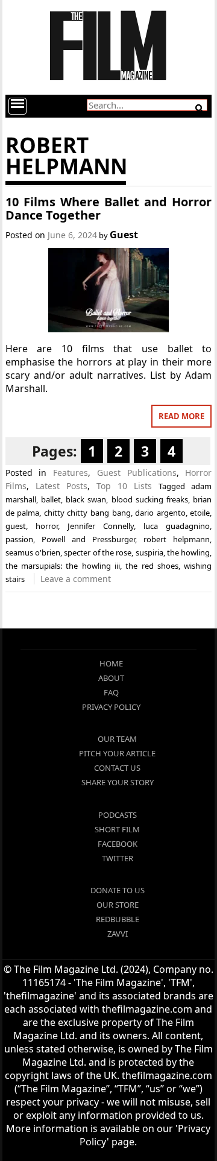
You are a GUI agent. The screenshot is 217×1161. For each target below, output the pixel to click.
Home (111, 663)
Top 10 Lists (124, 486)
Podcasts (117, 814)
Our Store (117, 904)
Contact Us (117, 767)
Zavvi (117, 933)
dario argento (160, 512)
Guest (124, 234)
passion (19, 539)
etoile (200, 512)
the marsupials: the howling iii (62, 565)
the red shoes (151, 565)
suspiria (149, 552)
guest (15, 525)
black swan (86, 499)
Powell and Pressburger (88, 539)
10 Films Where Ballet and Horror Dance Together (108, 208)
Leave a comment (75, 578)
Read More (181, 416)
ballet (51, 499)
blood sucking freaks (150, 499)
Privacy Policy (111, 706)
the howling (188, 552)
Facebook (117, 843)
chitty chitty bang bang (87, 512)
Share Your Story (117, 782)
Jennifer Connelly (101, 525)
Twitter (117, 858)
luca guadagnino (176, 525)
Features (70, 472)
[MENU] (17, 106)
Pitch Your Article (117, 753)
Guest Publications (137, 472)
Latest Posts (61, 486)
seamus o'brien (32, 552)
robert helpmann (176, 539)
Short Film (117, 829)
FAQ (111, 692)
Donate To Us (117, 890)
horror (47, 525)
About (111, 677)
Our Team (117, 738)
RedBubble (117, 919)
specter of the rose (97, 552)
